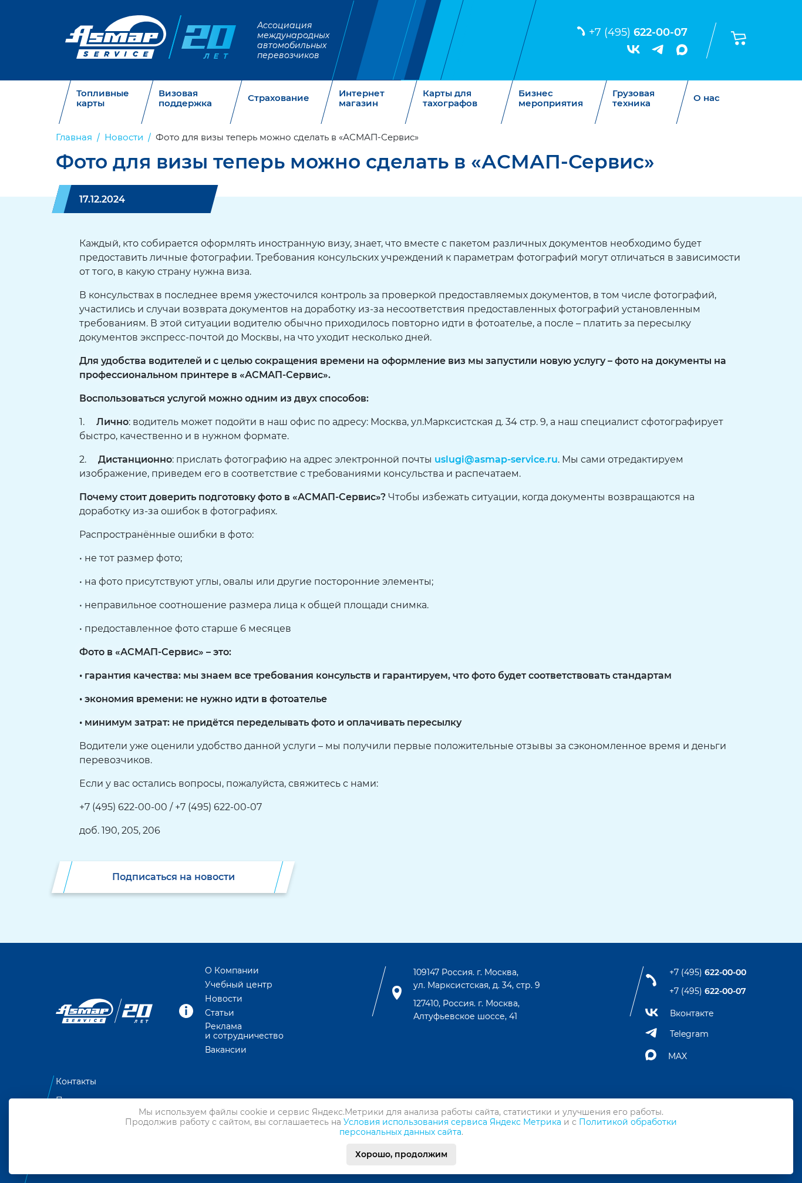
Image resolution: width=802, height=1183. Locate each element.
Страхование (278, 98)
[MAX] (682, 49)
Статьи (219, 1012)
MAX (677, 1056)
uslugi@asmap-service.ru (496, 459)
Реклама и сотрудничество (244, 1031)
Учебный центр (238, 984)
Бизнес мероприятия (550, 98)
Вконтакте (692, 1013)
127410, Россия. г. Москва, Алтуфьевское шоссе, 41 (466, 1010)
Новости (223, 998)
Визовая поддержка (185, 98)
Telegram (689, 1034)
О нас (706, 98)
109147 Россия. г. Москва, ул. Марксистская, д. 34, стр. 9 (476, 978)
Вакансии (226, 1049)
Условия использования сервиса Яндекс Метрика (452, 1122)
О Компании (232, 970)
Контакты (76, 1081)
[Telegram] (658, 49)
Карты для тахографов (450, 98)
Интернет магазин (362, 98)
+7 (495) (638, 32)
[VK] (633, 49)
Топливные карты (102, 98)
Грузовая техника (633, 98)
